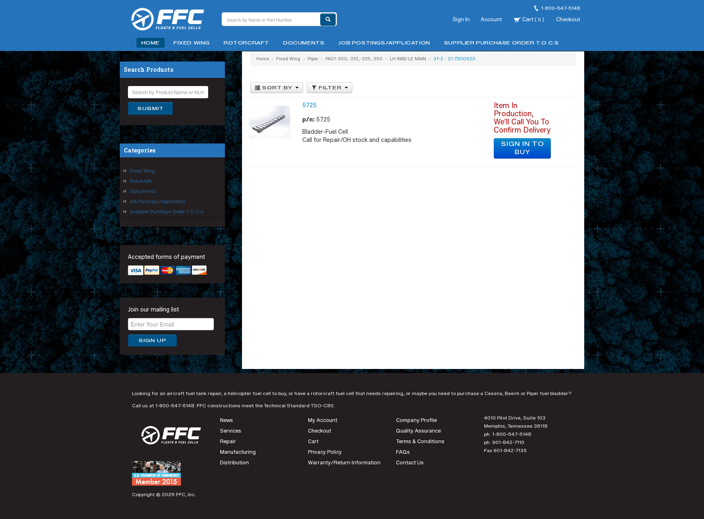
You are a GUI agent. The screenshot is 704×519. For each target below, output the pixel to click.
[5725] (269, 121)
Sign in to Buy (522, 148)
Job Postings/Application (384, 43)
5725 (309, 105)
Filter (330, 88)
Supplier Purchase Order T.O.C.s (501, 43)
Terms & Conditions (420, 441)
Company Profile (416, 420)
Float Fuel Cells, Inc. (173, 20)
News (226, 420)
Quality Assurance (418, 431)
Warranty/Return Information (344, 462)
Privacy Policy (325, 452)
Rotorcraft (246, 43)
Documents (303, 43)
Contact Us (410, 462)
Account (491, 19)
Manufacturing (238, 452)
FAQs (403, 452)
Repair (228, 441)
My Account (322, 420)
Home (150, 43)
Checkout (568, 19)
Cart (532, 19)
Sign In (461, 19)
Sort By (277, 88)
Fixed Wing (192, 43)
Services (230, 431)
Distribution (234, 462)
